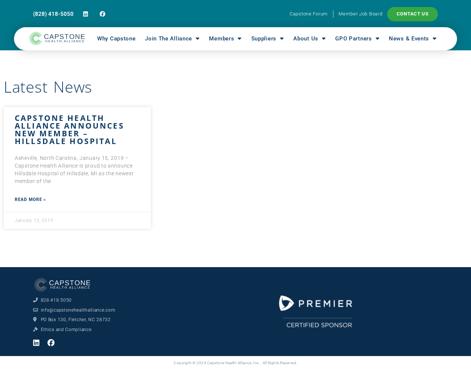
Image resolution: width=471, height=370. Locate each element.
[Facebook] (102, 14)
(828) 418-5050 (53, 14)
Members (221, 38)
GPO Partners (353, 38)
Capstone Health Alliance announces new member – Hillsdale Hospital (69, 129)
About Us (305, 38)
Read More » (30, 199)
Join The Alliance (168, 38)
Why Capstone (116, 38)
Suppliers (263, 38)
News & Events (409, 38)
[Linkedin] (85, 14)
